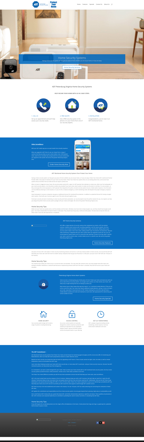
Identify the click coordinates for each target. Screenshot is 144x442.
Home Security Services (72, 67)
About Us (107, 4)
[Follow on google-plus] (103, 423)
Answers (73, 422)
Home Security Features (102, 243)
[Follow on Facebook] (97, 423)
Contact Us (99, 4)
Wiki (69, 422)
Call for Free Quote (72, 129)
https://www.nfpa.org (75, 286)
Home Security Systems (72, 58)
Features (85, 4)
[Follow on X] (100, 423)
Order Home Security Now (59, 164)
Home (79, 4)
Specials (91, 4)
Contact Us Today (72, 337)
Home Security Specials (103, 299)
